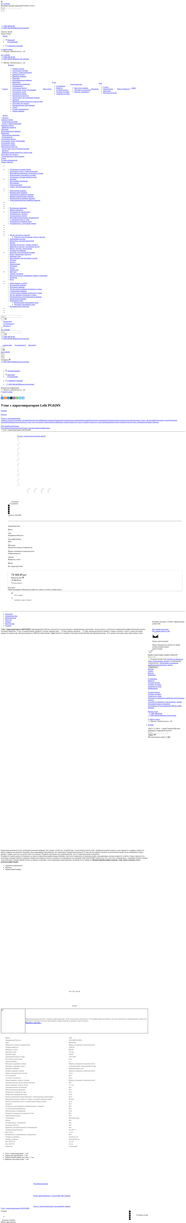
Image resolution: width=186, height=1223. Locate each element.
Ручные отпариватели (139, 422)
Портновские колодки (14, 422)
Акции (150, 671)
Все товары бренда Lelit (161, 631)
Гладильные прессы (124, 420)
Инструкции (9, 624)
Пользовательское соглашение (159, 704)
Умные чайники (153, 422)
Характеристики (11, 616)
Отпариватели (111, 420)
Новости (151, 681)
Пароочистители (34, 420)
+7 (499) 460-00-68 (8, 26)
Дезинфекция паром (40, 1184)
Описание (9, 614)
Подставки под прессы (95, 422)
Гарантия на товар (154, 686)
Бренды (151, 673)
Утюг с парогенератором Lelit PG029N (15, 1208)
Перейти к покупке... (34, 1023)
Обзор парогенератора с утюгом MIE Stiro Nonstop (51, 1196)
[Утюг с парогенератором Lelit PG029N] (41, 436)
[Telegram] (23, 398)
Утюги (128, 422)
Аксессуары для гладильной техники (36, 422)
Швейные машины (47, 420)
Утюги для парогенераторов (33, 428)
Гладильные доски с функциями (143, 420)
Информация (153, 688)
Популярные (5, 428)
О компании (152, 679)
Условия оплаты (154, 683)
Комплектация (10, 618)
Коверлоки (85, 420)
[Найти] (2, 10)
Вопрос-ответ (153, 711)
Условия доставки (154, 684)
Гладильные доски (162, 420)
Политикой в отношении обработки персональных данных (163, 664)
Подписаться (153, 667)
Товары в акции (7, 420)
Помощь (151, 708)
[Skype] (20, 398)
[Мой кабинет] (2, 343)
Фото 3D (8, 620)
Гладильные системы (20, 420)
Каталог (151, 669)
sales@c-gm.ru (7, 49)
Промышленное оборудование (114, 422)
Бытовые (46, 428)
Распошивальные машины (71, 420)
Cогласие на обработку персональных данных (165, 702)
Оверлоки (58, 420)
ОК (169, 737)
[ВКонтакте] (2, 398)
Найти (151, 735)
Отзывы (8, 626)
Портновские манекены (97, 420)
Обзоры (8, 622)
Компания (151, 675)
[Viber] (14, 398)
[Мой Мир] (8, 398)
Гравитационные (16, 428)
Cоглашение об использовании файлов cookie (165, 706)
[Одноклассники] (5, 398)
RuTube (150, 725)
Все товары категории (160, 629)
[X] (11, 398)
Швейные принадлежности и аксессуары (71, 422)
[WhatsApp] (17, 398)
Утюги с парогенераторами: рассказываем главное (51, 1206)
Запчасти (53, 422)
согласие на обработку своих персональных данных (165, 660)
